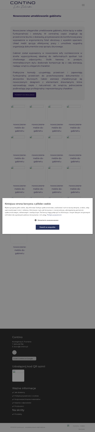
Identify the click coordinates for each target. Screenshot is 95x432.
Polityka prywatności (54, 215)
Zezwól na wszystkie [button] (47, 227)
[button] (47, 220)
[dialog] (47, 216)
